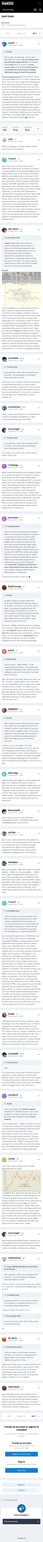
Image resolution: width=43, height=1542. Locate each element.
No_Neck (12, 1338)
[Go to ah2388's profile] (4, 833)
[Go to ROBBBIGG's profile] (4, 710)
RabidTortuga (14, 586)
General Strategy (19, 25)
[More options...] (38, 43)
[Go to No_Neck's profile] (4, 1339)
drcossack (13, 517)
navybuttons (14, 407)
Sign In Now (21, 1470)
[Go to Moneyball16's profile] (4, 811)
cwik (10, 139)
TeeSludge (13, 465)
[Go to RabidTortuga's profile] (4, 587)
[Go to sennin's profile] (4, 44)
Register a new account (21, 1454)
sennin (6, 23)
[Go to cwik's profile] (4, 140)
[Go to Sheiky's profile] (4, 1015)
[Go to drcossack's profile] (4, 518)
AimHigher (13, 862)
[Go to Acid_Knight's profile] (4, 430)
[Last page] (40, 33)
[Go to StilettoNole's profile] (4, 1388)
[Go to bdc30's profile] (4, 651)
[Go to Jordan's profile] (4, 1159)
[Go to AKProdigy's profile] (4, 774)
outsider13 (13, 1095)
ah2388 (12, 832)
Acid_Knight (14, 429)
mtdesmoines (14, 1258)
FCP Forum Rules (11, 1521)
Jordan (11, 1158)
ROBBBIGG (13, 709)
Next (35, 33)
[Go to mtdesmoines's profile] (4, 1259)
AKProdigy (13, 773)
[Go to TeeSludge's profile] (4, 466)
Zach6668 (13, 358)
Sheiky (11, 1014)
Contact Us (21, 1538)
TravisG (12, 158)
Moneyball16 (14, 810)
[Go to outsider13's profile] (4, 1096)
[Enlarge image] (10, 77)
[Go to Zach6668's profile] (4, 359)
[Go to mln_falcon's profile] (4, 230)
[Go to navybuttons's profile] (4, 408)
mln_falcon (13, 229)
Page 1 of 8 (21, 33)
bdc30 (11, 650)
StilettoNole (14, 1387)
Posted (15, 45)
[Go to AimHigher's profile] (4, 863)
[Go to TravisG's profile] (4, 160)
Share (22, 1485)
